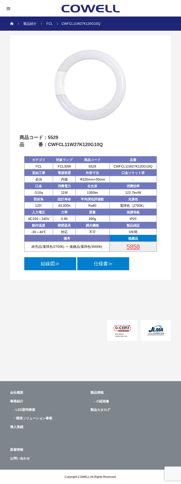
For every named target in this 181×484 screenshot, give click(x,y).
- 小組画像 (99, 401)
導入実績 (16, 427)
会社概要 (16, 392)
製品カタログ (100, 410)
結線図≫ (50, 263)
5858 (133, 246)
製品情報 (97, 392)
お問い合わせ (20, 458)
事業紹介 (16, 401)
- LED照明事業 (22, 410)
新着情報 (16, 449)
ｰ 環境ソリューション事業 (31, 418)
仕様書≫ (103, 263)
